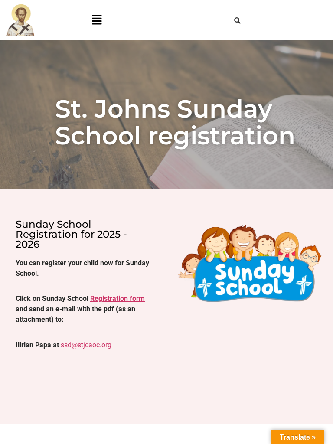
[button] (96, 20)
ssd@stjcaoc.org (86, 345)
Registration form (117, 298)
